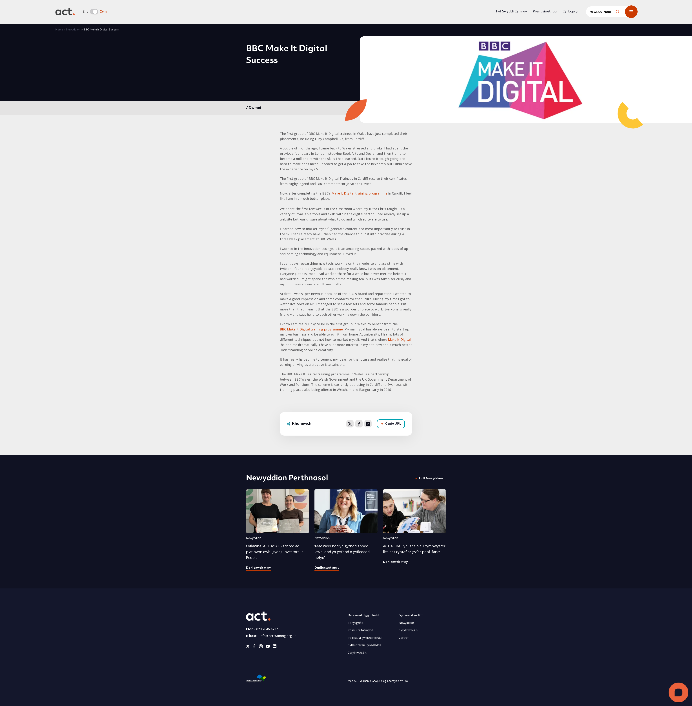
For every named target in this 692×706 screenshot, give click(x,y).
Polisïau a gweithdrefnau (365, 638)
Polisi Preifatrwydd (360, 630)
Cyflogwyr (570, 11)
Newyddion (73, 29)
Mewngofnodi (600, 12)
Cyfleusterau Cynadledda (364, 645)
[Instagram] (261, 647)
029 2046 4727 (267, 629)
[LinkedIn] (274, 647)
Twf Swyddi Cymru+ (511, 11)
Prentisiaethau (545, 11)
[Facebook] (254, 647)
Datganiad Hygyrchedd (363, 615)
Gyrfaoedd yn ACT (411, 615)
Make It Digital (399, 339)
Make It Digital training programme (359, 193)
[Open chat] (678, 692)
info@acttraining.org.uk (278, 636)
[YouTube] (267, 647)
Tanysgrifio (355, 623)
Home (59, 29)
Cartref (404, 638)
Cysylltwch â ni (357, 653)
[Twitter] (248, 647)
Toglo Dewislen (631, 11)
